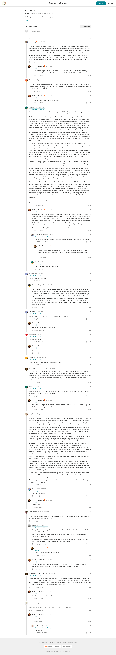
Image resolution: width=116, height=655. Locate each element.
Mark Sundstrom (34, 512)
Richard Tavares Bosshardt (37, 369)
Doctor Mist (35, 525)
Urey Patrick (33, 414)
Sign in (110, 3)
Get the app (67, 647)
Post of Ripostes (31, 11)
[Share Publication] (94, 3)
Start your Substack (53, 647)
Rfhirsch (31, 311)
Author (34, 68)
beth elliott (32, 334)
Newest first (86, 26)
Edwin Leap (32, 42)
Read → (27, 20)
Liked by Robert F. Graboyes (37, 44)
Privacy (59, 642)
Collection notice (72, 642)
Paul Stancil (32, 107)
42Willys (31, 273)
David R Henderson (41, 234)
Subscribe (101, 3)
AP (30, 386)
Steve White (32, 80)
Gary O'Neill (33, 357)
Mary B (31, 603)
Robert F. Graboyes (31, 13)
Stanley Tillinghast (37, 285)
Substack (49, 651)
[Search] (90, 3)
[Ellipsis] (90, 41)
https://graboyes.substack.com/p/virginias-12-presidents (67, 225)
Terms (64, 642)
